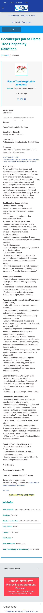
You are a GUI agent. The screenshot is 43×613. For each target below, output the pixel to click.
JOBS (26, 2)
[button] (21, 15)
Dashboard (5, 55)
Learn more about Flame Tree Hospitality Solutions (21, 159)
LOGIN (11, 29)
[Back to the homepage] (21, 8)
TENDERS (19, 2)
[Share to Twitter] (21, 99)
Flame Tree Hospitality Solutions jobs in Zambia (20, 162)
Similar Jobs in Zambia (11, 157)
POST (5, 2)
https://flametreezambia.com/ (25, 88)
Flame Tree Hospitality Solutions (21, 83)
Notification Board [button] (12, 569)
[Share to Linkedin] (18, 99)
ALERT (12, 2)
